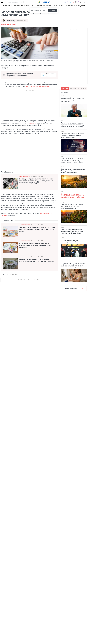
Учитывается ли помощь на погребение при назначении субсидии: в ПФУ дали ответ (37, 229)
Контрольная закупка (43, 6)
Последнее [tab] (65, 88)
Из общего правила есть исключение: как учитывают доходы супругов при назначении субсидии (36, 181)
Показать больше (71, 288)
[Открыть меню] (2, 2)
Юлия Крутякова (10, 20)
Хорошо (52, 10)
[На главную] (44, 2)
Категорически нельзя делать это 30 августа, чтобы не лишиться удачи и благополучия (73, 170)
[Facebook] (65, 2)
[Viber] (67, 2)
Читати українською (8, 24)
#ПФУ (7, 274)
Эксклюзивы (58, 6)
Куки (43, 10)
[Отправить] (22, 2)
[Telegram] (70, 2)
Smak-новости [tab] (74, 88)
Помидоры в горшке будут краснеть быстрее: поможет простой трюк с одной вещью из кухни (73, 206)
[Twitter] (76, 2)
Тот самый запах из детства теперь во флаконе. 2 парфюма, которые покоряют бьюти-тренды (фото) (73, 265)
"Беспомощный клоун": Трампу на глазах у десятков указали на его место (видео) (72, 99)
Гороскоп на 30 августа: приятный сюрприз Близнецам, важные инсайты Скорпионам (72, 135)
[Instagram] (78, 2)
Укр (85, 2)
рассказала (32, 123)
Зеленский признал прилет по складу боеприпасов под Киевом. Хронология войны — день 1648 (73, 195)
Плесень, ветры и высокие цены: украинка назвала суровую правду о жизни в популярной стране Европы (73, 124)
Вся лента (64, 93)
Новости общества (24, 176)
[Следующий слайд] (86, 6)
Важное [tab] (83, 88)
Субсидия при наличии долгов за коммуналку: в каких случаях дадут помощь (35, 245)
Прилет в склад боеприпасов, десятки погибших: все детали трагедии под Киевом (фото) (72, 231)
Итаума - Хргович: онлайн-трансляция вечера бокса (70, 241)
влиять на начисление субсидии (37, 86)
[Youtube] (73, 2)
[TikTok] (81, 2)
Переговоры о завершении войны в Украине (18, 6)
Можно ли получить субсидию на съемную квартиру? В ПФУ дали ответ (36, 260)
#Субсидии (13, 274)
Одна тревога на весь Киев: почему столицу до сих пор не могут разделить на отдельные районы (73, 160)
